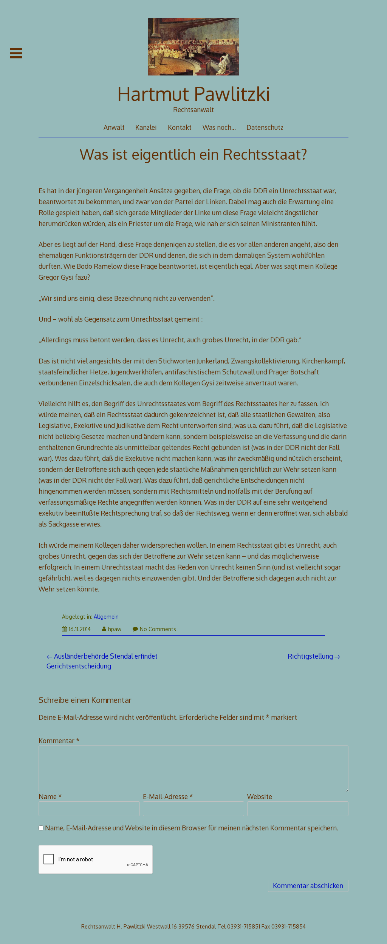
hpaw (114, 629)
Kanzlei (146, 127)
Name (50, 796)
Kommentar (59, 740)
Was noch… (219, 127)
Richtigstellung (310, 656)
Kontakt (180, 127)
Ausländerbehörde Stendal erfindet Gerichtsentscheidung (102, 661)
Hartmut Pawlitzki (193, 93)
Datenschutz (264, 127)
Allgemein (106, 616)
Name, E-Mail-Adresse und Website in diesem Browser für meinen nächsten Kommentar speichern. (191, 828)
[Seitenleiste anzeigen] (16, 53)
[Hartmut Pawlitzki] (194, 79)
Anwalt (114, 127)
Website (259, 796)
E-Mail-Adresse (168, 796)
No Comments (158, 629)
